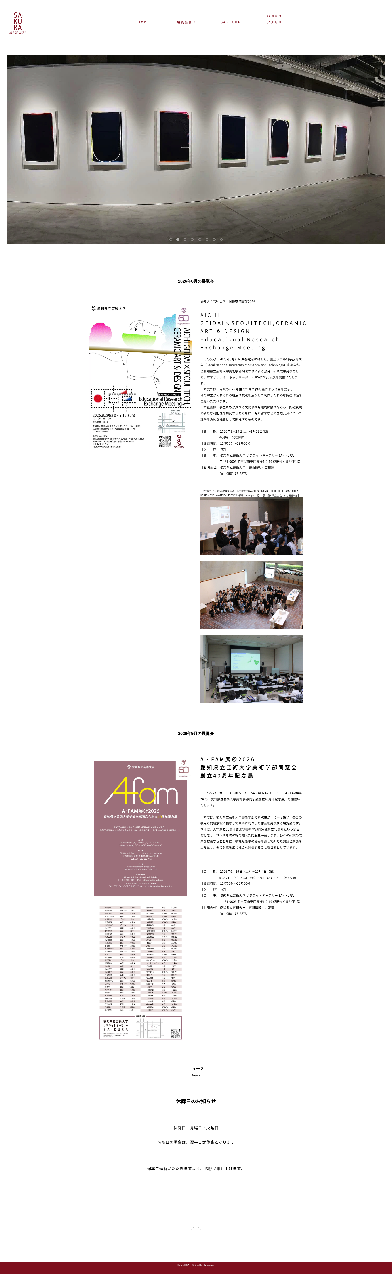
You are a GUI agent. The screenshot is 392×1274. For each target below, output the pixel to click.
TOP (142, 22)
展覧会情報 (186, 22)
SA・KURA (230, 22)
